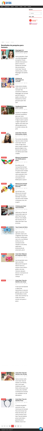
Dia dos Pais (7, 6)
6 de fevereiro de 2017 (20, 109)
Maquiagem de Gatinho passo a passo (21, 50)
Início (2, 6)
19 (18, 426)
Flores (21, 6)
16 (9, 426)
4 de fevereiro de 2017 (20, 209)
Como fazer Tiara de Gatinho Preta (21, 399)
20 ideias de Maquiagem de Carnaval (19, 80)
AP (12, 429)
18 (15, 426)
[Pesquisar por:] (35, 13)
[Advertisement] (10, 17)
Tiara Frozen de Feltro (21, 227)
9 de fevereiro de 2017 (20, 53)
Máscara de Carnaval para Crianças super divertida (21, 185)
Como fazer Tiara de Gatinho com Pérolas (21, 373)
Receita (16, 6)
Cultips (26, 53)
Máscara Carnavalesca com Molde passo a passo (21, 159)
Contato (29, 6)
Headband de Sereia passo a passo (21, 107)
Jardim (12, 6)
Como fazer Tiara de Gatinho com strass (21, 281)
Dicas (25, 6)
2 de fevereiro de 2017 (20, 256)
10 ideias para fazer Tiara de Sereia (20, 206)
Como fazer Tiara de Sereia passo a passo (21, 133)
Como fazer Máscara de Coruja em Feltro (21, 254)
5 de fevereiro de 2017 (20, 188)
